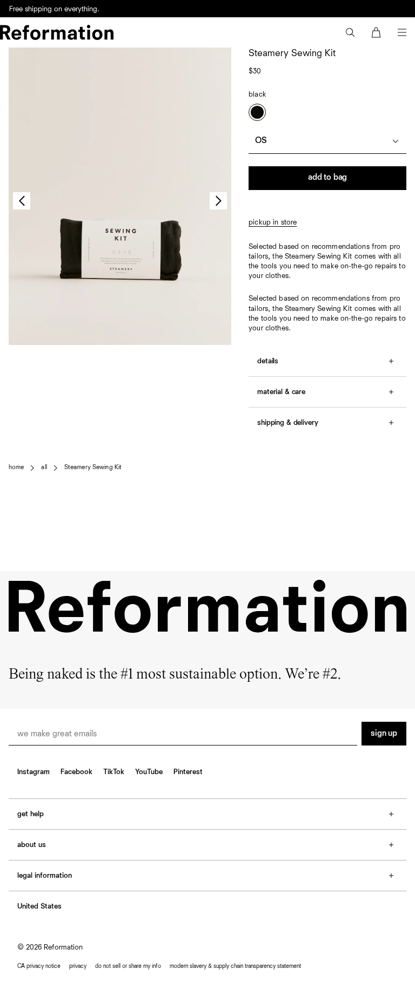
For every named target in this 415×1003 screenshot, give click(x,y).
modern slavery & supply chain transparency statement (235, 966)
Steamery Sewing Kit (93, 467)
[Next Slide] (218, 200)
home (16, 467)
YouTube (149, 772)
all (43, 467)
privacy (77, 966)
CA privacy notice (39, 966)
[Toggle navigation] (402, 32)
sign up (384, 733)
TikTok (113, 772)
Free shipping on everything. (54, 15)
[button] (350, 32)
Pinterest (188, 772)
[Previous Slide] (21, 200)
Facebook (76, 772)
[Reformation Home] (56, 32)
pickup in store (273, 222)
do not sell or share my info (128, 966)
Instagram (33, 772)
